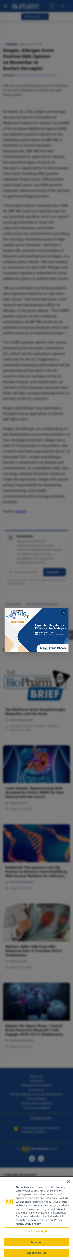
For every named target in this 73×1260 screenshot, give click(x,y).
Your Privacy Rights (36, 1231)
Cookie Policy (33, 1223)
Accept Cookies (36, 1253)
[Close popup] (63, 612)
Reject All (36, 1242)
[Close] (68, 1181)
